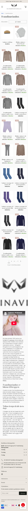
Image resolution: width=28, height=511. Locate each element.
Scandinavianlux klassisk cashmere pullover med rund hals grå (7, 90)
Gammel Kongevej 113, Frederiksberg (13, 467)
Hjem (2, 13)
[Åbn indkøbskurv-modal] (25, 6)
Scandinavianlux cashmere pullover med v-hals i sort (7, 254)
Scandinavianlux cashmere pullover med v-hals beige (21, 90)
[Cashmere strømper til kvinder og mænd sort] (20, 103)
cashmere (11, 340)
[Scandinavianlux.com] (14, 7)
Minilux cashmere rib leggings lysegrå (20, 136)
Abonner (22, 493)
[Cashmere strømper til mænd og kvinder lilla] (7, 197)
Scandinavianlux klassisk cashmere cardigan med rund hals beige (7, 66)
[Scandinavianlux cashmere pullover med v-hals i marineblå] (20, 220)
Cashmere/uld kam (7, 42)
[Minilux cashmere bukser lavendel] (7, 126)
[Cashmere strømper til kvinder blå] (7, 173)
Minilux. (4, 380)
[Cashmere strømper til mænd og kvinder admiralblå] (20, 173)
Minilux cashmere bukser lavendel (7, 136)
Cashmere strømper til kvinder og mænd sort (20, 113)
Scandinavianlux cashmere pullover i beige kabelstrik (21, 160)
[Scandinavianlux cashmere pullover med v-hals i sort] (7, 244)
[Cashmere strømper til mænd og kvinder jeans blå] (20, 197)
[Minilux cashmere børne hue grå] (20, 33)
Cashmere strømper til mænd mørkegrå (7, 230)
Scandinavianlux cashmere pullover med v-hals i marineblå (21, 230)
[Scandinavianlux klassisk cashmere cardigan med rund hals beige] (7, 56)
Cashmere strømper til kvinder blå (7, 183)
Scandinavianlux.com (15, 499)
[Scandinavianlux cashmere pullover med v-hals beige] (20, 80)
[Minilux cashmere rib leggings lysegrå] (20, 126)
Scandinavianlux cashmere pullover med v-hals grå (7, 113)
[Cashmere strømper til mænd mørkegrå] (7, 220)
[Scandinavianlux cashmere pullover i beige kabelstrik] (20, 150)
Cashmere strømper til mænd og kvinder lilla (7, 207)
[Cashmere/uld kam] (7, 33)
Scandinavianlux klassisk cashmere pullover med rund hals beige (21, 66)
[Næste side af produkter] (20, 261)
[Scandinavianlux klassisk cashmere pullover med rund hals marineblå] (20, 244)
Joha (17, 433)
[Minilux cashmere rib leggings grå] (7, 150)
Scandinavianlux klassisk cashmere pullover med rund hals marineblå (21, 254)
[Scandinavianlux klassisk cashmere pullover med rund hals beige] (20, 56)
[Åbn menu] (2, 6)
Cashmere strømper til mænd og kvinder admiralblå (20, 184)
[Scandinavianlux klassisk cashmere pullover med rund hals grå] (7, 80)
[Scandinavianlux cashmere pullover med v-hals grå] (7, 103)
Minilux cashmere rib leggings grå (7, 160)
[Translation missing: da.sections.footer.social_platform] (2, 474)
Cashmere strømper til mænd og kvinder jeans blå (21, 207)
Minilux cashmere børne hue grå (20, 43)
